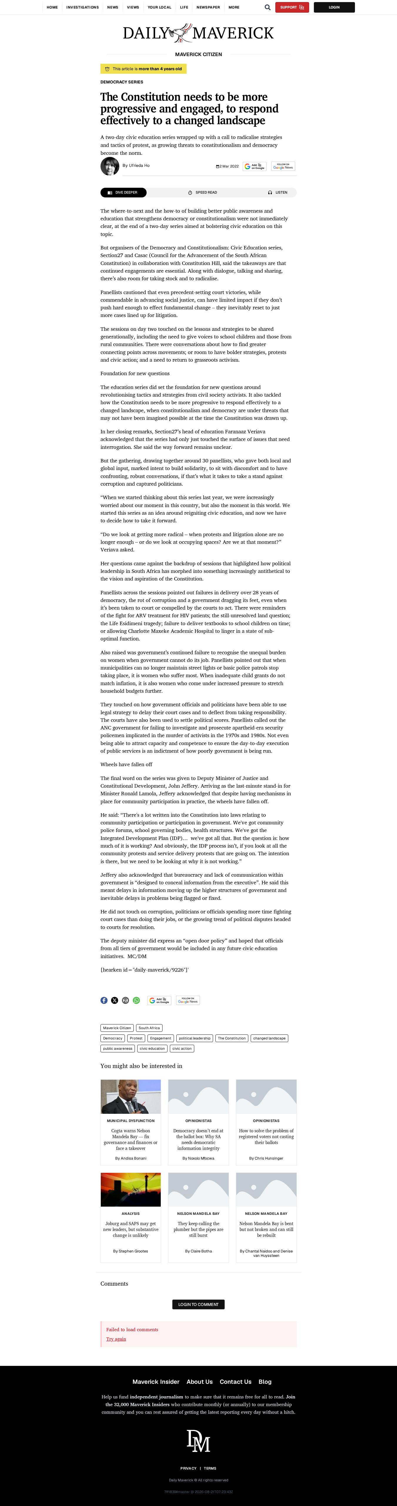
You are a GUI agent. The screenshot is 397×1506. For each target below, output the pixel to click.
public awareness (117, 1048)
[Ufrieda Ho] (109, 166)
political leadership (194, 1038)
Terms (210, 1468)
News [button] (112, 7)
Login (334, 7)
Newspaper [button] (208, 7)
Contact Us (236, 1382)
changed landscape (269, 1038)
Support (288, 7)
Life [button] (184, 7)
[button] (255, 166)
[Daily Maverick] (198, 33)
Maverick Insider (156, 1382)
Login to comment (198, 1304)
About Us (200, 1382)
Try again (116, 1338)
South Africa (149, 1028)
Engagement (160, 1038)
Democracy (112, 1038)
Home (52, 7)
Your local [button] (160, 7)
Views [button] (133, 7)
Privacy (188, 1468)
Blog (265, 1382)
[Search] (268, 7)
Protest (136, 1038)
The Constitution (232, 1038)
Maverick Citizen (117, 1028)
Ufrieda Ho (139, 165)
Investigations (82, 7)
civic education (152, 1048)
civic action (182, 1048)
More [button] (234, 7)
